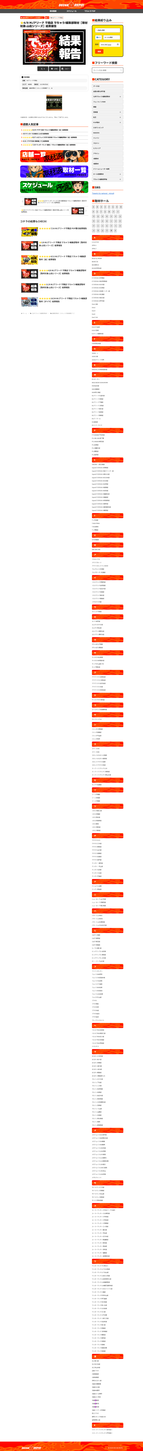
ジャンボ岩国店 (96, 732)
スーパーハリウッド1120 (99, 768)
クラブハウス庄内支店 (99, 683)
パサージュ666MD (97, 919)
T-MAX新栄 (95, 527)
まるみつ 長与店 (97, 1069)
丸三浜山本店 (96, 1367)
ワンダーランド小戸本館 (99, 1315)
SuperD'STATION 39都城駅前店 (101, 507)
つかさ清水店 (96, 817)
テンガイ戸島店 (96, 876)
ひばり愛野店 (96, 938)
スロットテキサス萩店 (99, 765)
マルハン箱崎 (96, 1122)
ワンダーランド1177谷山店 (100, 1272)
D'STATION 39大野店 (98, 288)
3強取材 (96, 158)
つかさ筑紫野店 (96, 821)
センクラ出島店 (96, 785)
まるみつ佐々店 (96, 1059)
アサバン (96, 153)
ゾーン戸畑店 (96, 794)
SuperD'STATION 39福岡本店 (101, 494)
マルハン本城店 (96, 1115)
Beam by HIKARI (97, 258)
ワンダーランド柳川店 (99, 1325)
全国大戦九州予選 (99, 91)
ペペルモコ (95, 1046)
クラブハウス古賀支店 (99, 677)
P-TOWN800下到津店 (98, 435)
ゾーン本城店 (96, 798)
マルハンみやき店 (97, 1079)
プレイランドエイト (98, 1020)
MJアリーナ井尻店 (97, 399)
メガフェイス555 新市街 (99, 1135)
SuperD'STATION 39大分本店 (101, 478)
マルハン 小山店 (97, 1109)
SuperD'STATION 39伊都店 (100, 468)
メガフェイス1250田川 (99, 1164)
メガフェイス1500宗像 (99, 1174)
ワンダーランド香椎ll (98, 1345)
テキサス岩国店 (96, 853)
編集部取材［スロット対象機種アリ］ (33, 18)
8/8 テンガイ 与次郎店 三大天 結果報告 (36, 134)
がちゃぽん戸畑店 (97, 644)
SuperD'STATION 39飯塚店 (100, 510)
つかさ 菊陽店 (96, 830)
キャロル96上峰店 (97, 657)
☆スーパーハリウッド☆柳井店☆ (102, 1430)
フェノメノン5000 (99, 102)
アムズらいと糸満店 (98, 569)
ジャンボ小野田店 (97, 729)
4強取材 (96, 164)
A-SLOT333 (95, 242)
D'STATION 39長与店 (98, 298)
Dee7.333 (95, 317)
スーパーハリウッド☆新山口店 (101, 775)
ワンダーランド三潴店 (99, 1292)
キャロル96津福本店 (98, 660)
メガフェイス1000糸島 (99, 1148)
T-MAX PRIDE (96, 523)
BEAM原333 (95, 265)
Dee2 (93, 307)
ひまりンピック (98, 127)
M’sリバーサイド (97, 425)
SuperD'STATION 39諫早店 (100, 504)
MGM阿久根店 (96, 392)
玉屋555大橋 (96, 1387)
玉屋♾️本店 (95, 1407)
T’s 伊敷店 (95, 530)
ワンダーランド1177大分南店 (101, 1269)
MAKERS (96, 133)
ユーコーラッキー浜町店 (99, 1249)
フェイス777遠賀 (97, 984)
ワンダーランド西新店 (99, 1335)
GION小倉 (95, 356)
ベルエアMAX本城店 (98, 1040)
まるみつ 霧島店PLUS (98, 1076)
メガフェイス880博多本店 (100, 1138)
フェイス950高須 (97, 991)
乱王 (94, 117)
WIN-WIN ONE (96, 549)
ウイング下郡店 (96, 612)
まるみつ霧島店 (96, 1072)
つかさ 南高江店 (97, 811)
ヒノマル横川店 (96, 948)
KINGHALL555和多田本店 (99, 369)
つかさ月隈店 (96, 814)
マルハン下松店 (96, 1082)
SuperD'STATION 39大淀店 (100, 481)
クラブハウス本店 (97, 687)
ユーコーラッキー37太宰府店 (101, 1213)
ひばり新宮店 (96, 941)
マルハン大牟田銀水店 (99, 1102)
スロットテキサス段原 (99, 762)
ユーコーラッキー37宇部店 (100, 1217)
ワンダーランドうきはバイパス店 (102, 1289)
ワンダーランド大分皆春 (99, 1308)
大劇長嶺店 (95, 1377)
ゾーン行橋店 (96, 801)
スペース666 (95, 752)
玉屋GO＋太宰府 (97, 1394)
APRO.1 (94, 245)
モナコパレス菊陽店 (98, 1197)
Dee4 (93, 311)
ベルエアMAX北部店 (98, 1030)
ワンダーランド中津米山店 (100, 1295)
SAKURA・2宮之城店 (98, 464)
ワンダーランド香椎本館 (99, 1348)
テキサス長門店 (96, 860)
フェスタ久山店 (96, 997)
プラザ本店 (95, 1010)
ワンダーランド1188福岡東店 (101, 1282)
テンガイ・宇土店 (97, 866)
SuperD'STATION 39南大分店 (101, 474)
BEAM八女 (95, 262)
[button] (65, 68)
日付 (96, 44)
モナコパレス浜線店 (98, 1190)
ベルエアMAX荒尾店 (98, 1043)
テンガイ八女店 (96, 873)
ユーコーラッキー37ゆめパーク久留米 (103, 1210)
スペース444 (95, 749)
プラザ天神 (95, 1007)
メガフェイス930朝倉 (98, 1141)
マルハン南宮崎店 (97, 1099)
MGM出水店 (95, 386)
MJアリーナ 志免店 (98, 405)
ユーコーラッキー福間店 (99, 1253)
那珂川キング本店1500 (99, 1417)
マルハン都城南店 (97, 1125)
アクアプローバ (96, 562)
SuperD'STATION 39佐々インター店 (103, 471)
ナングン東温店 (96, 889)
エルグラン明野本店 (98, 631)
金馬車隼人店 (96, 1420)
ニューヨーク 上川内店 (99, 899)
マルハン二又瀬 (96, 1086)
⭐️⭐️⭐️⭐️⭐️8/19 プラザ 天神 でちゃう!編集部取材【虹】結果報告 (45, 130)
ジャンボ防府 (96, 739)
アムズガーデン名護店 (98, 572)
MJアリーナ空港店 (97, 412)
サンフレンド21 (97, 719)
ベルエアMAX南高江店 (98, 1033)
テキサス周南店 (96, 847)
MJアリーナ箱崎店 (97, 415)
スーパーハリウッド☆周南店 (101, 772)
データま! (96, 86)
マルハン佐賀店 (96, 1092)
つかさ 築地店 (96, 827)
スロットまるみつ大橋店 (99, 755)
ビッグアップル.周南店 (99, 955)
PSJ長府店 (95, 455)
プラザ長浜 (95, 1017)
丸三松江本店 (96, 1364)
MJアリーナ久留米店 (98, 396)
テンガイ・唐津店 (97, 863)
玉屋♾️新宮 (95, 1403)
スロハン (96, 143)
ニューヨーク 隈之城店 (99, 906)
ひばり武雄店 (96, 945)
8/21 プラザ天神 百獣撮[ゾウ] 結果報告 (36, 141)
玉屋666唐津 (96, 1390)
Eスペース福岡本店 (97, 334)
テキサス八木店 (96, 843)
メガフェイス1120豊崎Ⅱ (99, 1158)
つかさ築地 (95, 824)
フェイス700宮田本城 (98, 978)
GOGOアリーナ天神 (98, 360)
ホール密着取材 (98, 174)
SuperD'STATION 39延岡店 (100, 487)
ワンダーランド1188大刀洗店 (101, 1276)
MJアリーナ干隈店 (57, 18)
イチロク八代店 (96, 602)
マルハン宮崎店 (96, 1105)
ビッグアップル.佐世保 (99, 951)
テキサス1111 (96, 840)
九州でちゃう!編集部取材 (101, 96)
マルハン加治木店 (97, 1095)
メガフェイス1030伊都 (99, 1151)
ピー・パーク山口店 (98, 961)
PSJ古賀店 (95, 445)
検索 (99, 51)
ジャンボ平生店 (96, 736)
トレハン (96, 138)
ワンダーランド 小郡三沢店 (100, 1318)
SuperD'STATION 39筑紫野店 (101, 500)
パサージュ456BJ (97, 915)
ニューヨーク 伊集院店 (99, 902)
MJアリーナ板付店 (97, 409)
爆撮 (94, 107)
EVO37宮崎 (95, 330)
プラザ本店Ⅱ (96, 1014)
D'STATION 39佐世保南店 (99, 281)
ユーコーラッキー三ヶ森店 (100, 1226)
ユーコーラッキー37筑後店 (100, 1220)
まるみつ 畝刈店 (97, 1066)
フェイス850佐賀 (97, 987)
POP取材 (96, 122)
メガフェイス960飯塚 (98, 1145)
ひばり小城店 (96, 935)
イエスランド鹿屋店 (98, 598)
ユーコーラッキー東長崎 (99, 1246)
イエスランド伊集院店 (99, 582)
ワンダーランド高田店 (99, 1351)
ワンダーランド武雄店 (99, 1328)
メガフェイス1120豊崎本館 (100, 1161)
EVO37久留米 (96, 327)
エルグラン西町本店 (98, 634)
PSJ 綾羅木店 (96, 448)
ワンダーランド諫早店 (99, 1338)
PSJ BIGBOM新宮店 (98, 441)
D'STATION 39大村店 (98, 284)
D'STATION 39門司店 (98, 301)
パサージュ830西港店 (98, 922)
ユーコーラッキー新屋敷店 (100, 1240)
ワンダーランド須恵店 (99, 1341)
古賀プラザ (95, 1371)
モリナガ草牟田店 (97, 1200)
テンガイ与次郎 (96, 870)
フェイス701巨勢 (97, 981)
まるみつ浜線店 (96, 1063)
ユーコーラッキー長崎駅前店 (101, 1256)
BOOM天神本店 (96, 268)
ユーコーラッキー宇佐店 (99, 1233)
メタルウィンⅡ (96, 1177)
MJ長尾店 (95, 422)
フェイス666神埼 (97, 974)
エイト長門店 (96, 621)
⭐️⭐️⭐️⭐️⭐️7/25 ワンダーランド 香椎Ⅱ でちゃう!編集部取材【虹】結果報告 (49, 145)
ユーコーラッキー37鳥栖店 (100, 1223)
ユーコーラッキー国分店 (99, 1230)
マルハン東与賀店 (97, 1118)
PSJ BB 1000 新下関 (98, 438)
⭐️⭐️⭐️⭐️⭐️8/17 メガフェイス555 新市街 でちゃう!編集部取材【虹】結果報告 (50, 137)
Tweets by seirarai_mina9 (103, 193)
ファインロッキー (97, 971)
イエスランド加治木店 (99, 589)
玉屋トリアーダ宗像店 (98, 1410)
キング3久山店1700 (98, 664)
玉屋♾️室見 (95, 1400)
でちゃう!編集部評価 (100, 179)
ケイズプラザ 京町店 (98, 700)
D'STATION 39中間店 (98, 278)
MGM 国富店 (95, 389)
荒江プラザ (95, 1413)
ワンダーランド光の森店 (99, 1302)
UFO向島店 (95, 540)
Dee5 (93, 314)
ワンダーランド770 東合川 (100, 1266)
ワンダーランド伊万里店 (99, 1299)
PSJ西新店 (95, 451)
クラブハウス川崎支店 (99, 680)
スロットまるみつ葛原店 (99, 758)
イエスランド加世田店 (99, 585)
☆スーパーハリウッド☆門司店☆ (102, 1433)
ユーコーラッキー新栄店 (99, 1243)
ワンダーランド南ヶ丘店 (99, 1305)
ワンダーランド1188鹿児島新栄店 (102, 1285)
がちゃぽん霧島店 (97, 647)
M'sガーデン (96, 379)
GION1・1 (95, 353)
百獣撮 (95, 112)
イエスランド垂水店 (98, 595)
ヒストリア (97, 148)
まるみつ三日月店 (97, 1056)
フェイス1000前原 (97, 994)
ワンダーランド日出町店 (99, 1322)
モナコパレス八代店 (98, 1187)
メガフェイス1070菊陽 (99, 1154)
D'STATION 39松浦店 (98, 294)
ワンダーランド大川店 (99, 1312)
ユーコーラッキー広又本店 (100, 1236)
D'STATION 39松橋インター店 (101, 291)
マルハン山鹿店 (96, 1112)
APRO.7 (94, 248)
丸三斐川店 (95, 1361)
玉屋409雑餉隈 (96, 1384)
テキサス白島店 (96, 857)
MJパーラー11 (96, 419)
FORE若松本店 (96, 343)
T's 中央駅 (95, 520)
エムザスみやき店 (97, 625)
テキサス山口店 (96, 850)
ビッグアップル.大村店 (99, 958)
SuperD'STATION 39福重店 (100, 497)
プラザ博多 (95, 1004)
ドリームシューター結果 (101, 169)
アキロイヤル (96, 559)
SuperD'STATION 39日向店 (100, 491)
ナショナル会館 (96, 886)
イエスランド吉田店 (98, 592)
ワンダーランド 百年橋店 (99, 1331)
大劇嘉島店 (95, 1374)
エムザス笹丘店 (96, 628)
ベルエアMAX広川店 (98, 1037)
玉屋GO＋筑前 (96, 1397)
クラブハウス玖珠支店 (99, 690)
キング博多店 (96, 667)
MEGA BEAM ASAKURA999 (100, 382)
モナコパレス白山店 (98, 1194)
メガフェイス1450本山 (99, 1171)
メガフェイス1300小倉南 (99, 1168)
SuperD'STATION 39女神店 (100, 484)
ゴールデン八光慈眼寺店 (99, 709)
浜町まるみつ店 (96, 1380)
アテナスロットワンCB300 (100, 566)
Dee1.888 (95, 304)
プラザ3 (94, 1000)
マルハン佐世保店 (97, 1089)
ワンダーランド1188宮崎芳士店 (101, 1279)
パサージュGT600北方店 (99, 925)
